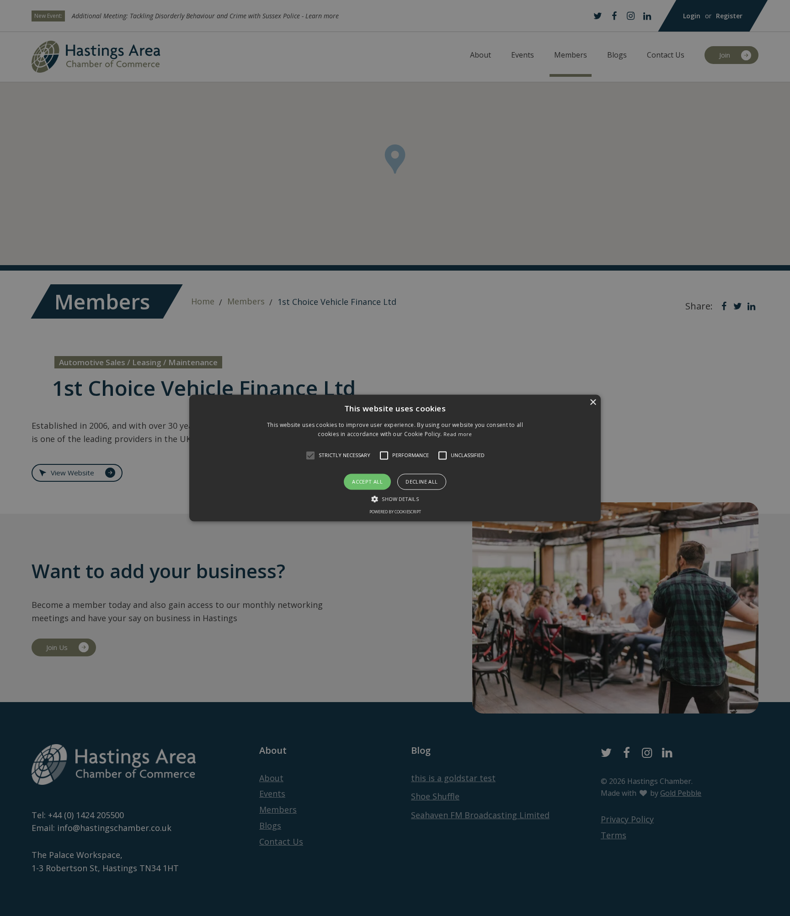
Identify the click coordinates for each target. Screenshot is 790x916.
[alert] (395, 458)
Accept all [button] (367, 481)
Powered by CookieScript (395, 512)
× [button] (592, 402)
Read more (457, 434)
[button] (310, 455)
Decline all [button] (422, 481)
